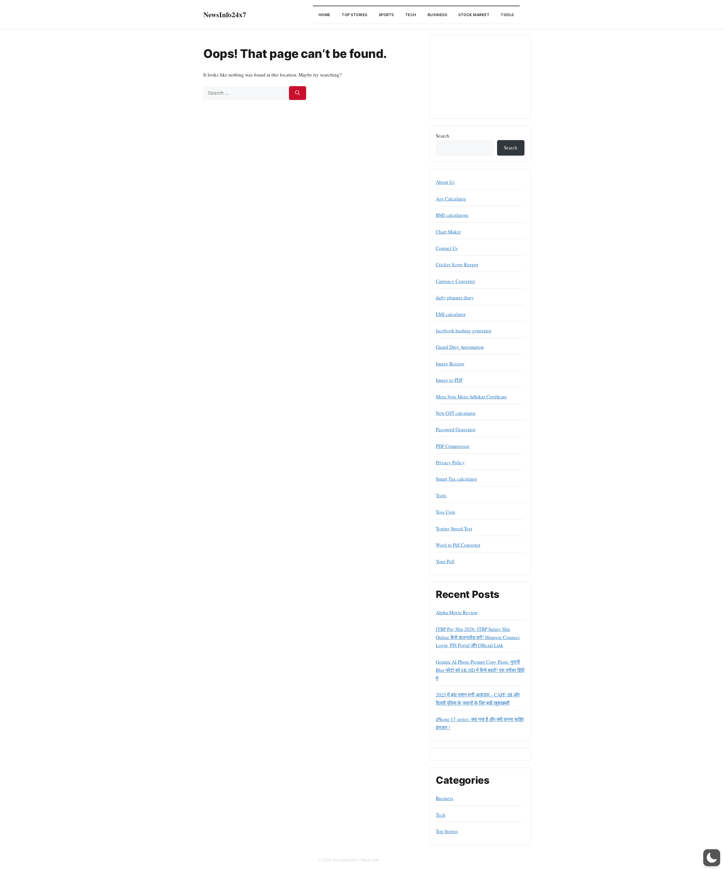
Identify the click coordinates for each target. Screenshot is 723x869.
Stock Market (473, 14)
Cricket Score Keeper (457, 264)
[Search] (297, 93)
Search (442, 135)
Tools (507, 14)
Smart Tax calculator (456, 479)
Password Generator (456, 429)
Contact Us (447, 248)
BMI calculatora (452, 215)
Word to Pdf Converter (458, 545)
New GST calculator (456, 413)
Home (324, 14)
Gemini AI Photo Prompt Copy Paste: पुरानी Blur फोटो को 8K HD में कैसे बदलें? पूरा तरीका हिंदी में (480, 670)
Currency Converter (455, 281)
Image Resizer (450, 363)
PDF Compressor (452, 446)
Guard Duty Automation (460, 347)
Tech (410, 14)
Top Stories (354, 14)
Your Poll (445, 561)
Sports (386, 14)
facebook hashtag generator (463, 330)
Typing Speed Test (454, 528)
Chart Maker (448, 231)
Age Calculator (451, 198)
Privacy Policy (450, 462)
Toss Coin (445, 512)
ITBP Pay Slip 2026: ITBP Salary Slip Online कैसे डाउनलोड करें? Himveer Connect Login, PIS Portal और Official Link (478, 637)
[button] (711, 857)
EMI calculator (451, 314)
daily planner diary (455, 297)
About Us (445, 182)
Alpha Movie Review (457, 612)
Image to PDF (449, 380)
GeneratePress (392, 860)
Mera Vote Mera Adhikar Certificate (471, 396)
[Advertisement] (480, 77)
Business (437, 14)
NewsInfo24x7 (224, 14)
